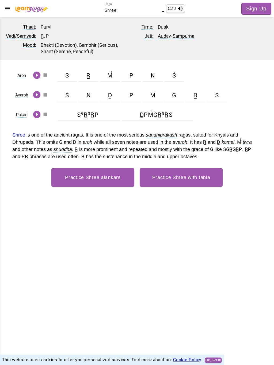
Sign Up (256, 8)
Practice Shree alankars (93, 177)
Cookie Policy (187, 359)
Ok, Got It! (213, 360)
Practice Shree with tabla (181, 177)
